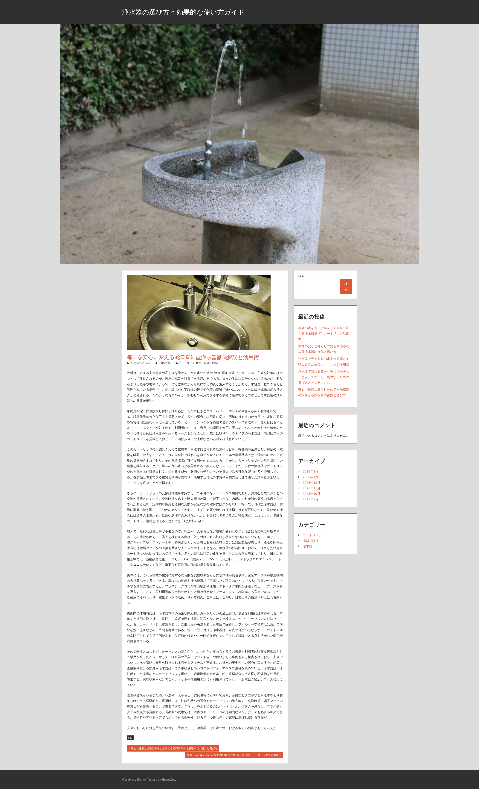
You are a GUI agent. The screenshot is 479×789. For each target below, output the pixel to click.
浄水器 (215, 363)
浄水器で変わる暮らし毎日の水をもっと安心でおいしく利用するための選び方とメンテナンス (323, 377)
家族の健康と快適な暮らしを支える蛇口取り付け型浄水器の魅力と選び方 (174, 749)
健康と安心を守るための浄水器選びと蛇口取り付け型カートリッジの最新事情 (233, 755)
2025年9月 (310, 499)
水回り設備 (202, 363)
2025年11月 (311, 488)
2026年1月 (310, 477)
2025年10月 (311, 493)
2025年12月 (311, 482)
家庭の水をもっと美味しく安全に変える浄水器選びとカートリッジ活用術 (323, 333)
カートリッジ (187, 363)
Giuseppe (165, 363)
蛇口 (130, 737)
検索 (301, 276)
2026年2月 (310, 471)
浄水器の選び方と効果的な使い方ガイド (183, 12)
